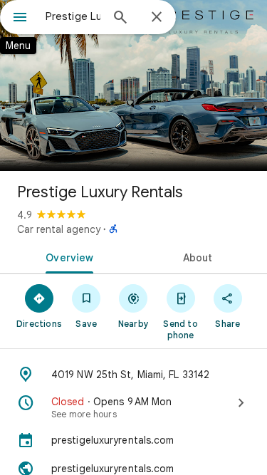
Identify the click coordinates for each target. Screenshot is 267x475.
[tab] (67, 256)
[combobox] (73, 16)
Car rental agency (58, 229)
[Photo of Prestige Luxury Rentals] (133, 85)
